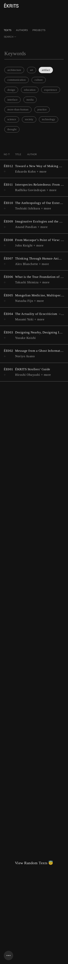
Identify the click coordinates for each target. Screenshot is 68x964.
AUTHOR (32, 154)
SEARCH (8, 37)
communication (16, 79)
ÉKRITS (11, 6)
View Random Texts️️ (34, 863)
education (30, 89)
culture (39, 79)
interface (12, 99)
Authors (22, 30)
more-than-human (18, 109)
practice (42, 109)
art (31, 69)
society (29, 119)
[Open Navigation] (8, 955)
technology (48, 119)
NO (5, 154)
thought (11, 129)
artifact (46, 69)
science (11, 119)
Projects (38, 30)
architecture (14, 69)
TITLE (18, 154)
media (30, 99)
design (11, 89)
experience (50, 89)
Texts (8, 30)
